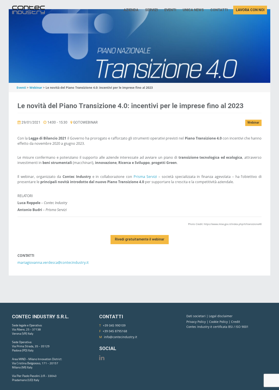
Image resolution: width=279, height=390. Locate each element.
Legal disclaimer (221, 316)
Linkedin (102, 357)
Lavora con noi (250, 10)
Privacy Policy (196, 322)
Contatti (219, 10)
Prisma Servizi (145, 176)
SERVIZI (151, 10)
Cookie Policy (219, 322)
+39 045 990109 (114, 325)
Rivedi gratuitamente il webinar (139, 239)
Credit (235, 322)
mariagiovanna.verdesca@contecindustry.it (53, 262)
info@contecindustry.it (120, 337)
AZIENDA (131, 10)
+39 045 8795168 (115, 331)
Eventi (170, 10)
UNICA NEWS (193, 10)
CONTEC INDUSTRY (29, 10)
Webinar (35, 87)
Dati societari (196, 316)
